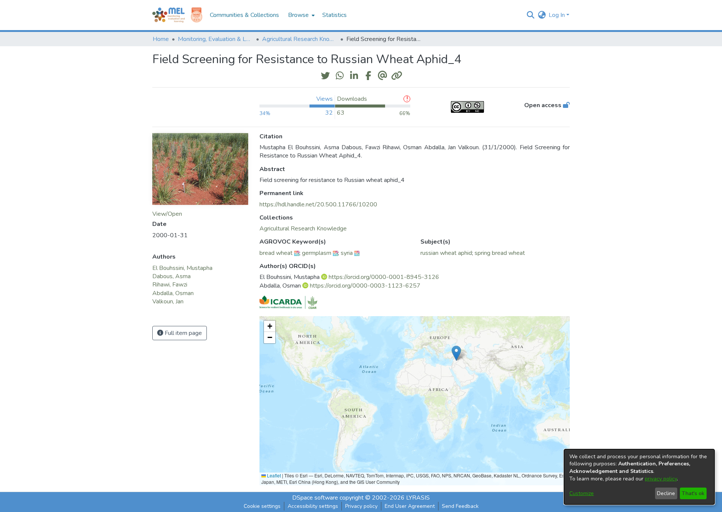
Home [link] (161, 39)
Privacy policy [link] (361, 506)
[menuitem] (301, 15)
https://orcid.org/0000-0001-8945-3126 (384, 277)
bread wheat (276, 253)
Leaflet (273, 475)
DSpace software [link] (315, 498)
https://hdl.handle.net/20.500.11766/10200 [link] (318, 204)
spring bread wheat (500, 253)
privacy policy (661, 478)
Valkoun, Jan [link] (168, 301)
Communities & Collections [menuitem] (244, 15)
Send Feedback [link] (460, 506)
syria (347, 253)
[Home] (168, 15)
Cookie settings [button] (262, 506)
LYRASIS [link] (418, 498)
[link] (303, 228)
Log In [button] (557, 15)
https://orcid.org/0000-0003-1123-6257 (365, 286)
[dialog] (639, 476)
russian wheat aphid (446, 253)
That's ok (693, 493)
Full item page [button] (182, 333)
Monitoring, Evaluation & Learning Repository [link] (215, 39)
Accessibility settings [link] (313, 506)
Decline (666, 493)
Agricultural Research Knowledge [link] (299, 39)
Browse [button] (298, 15)
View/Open (167, 214)
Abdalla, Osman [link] (173, 293)
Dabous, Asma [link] (171, 276)
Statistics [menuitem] (334, 15)
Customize (581, 493)
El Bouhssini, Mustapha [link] (182, 268)
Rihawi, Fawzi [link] (169, 284)
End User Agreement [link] (410, 506)
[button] (530, 15)
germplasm (316, 253)
